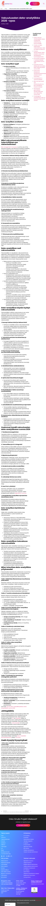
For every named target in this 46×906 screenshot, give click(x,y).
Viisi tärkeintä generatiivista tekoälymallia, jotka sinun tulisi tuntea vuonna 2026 (38, 91)
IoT (13, 718)
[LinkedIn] (6, 856)
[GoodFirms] (3, 856)
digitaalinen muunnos (20, 493)
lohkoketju (18, 718)
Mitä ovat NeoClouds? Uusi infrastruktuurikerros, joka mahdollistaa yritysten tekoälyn (39, 84)
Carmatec (18, 737)
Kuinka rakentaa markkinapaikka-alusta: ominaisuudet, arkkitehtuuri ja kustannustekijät (39, 40)
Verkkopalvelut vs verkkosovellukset (38, 78)
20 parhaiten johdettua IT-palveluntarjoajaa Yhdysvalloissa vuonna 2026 (39, 61)
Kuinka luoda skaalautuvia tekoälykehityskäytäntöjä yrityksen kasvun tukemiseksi (40, 73)
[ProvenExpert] (8, 856)
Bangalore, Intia (6, 881)
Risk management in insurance (9, 147)
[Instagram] (11, 856)
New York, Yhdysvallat (7, 888)
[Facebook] (4, 856)
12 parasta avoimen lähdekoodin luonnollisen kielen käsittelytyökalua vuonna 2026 (39, 67)
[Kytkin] (1, 856)
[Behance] (9, 856)
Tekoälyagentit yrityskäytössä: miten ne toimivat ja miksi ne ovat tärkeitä (39, 98)
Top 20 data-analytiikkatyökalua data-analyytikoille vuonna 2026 (14, 707)
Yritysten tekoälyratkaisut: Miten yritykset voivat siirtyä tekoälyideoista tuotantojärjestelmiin (39, 54)
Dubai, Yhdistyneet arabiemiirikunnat (36, 881)
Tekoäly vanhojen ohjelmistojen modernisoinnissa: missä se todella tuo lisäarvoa (39, 47)
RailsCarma (38, 900)
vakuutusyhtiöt (16, 723)
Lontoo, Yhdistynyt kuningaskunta (21, 888)
